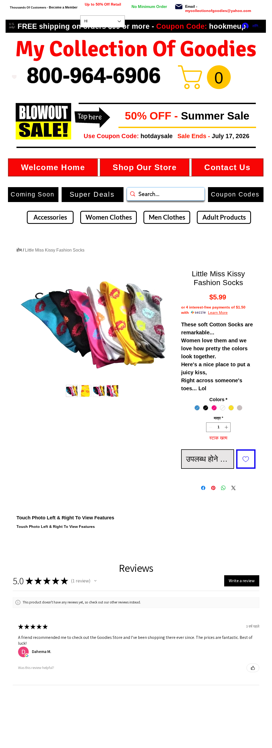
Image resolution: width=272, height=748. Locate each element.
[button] (120, 116)
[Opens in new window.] (27, 655)
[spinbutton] (218, 427)
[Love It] (14, 77)
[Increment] (227, 427)
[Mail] (178, 6)
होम (19, 250)
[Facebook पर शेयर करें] (203, 488)
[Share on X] (233, 488)
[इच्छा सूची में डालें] (246, 459)
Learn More (218, 312)
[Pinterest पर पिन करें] (213, 488)
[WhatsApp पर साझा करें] (223, 488)
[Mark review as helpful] (252, 668)
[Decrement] (210, 427)
